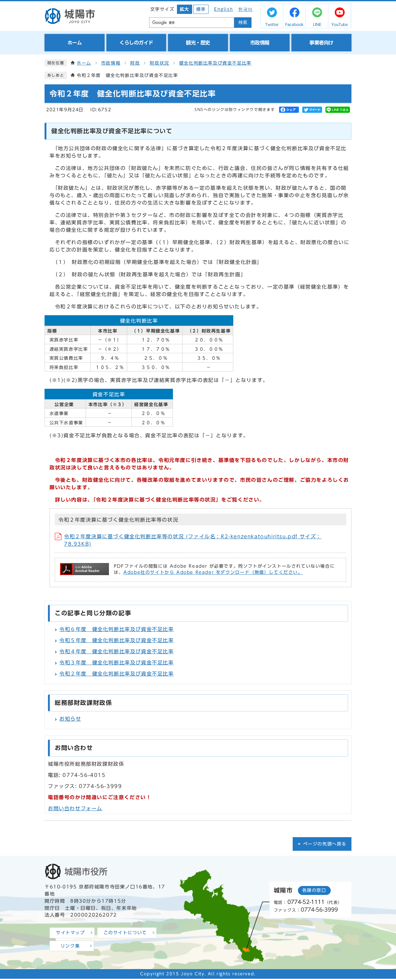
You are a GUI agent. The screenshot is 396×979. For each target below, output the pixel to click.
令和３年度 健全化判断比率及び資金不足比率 (116, 662)
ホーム (84, 63)
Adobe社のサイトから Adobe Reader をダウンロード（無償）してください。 (213, 572)
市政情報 (110, 63)
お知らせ (70, 718)
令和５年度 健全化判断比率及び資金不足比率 (116, 640)
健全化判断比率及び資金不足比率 (215, 63)
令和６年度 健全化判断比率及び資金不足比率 (116, 629)
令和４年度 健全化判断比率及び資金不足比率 (116, 651)
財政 (135, 63)
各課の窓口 (314, 890)
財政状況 (159, 63)
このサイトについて (125, 932)
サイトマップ (70, 932)
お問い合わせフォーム (75, 808)
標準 (201, 9)
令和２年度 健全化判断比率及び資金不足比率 (116, 673)
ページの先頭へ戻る (324, 844)
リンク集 (70, 946)
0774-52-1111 (306, 902)
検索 (243, 22)
